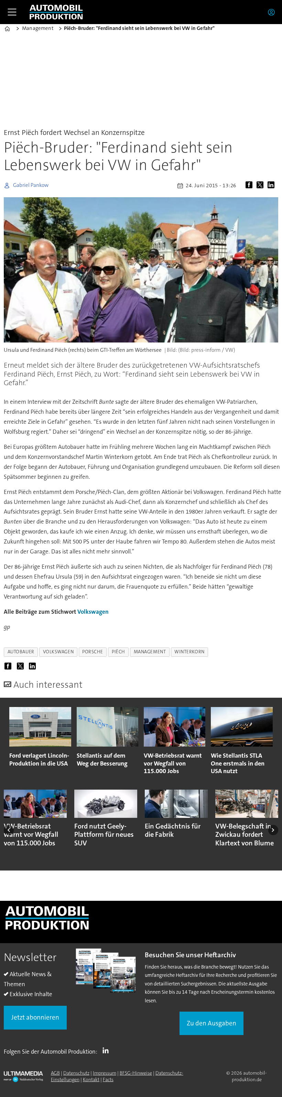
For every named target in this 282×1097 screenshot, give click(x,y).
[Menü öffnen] (12, 12)
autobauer (21, 652)
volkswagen (58, 652)
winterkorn (189, 652)
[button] (9, 830)
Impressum (104, 1073)
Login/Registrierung (273, 12)
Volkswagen (93, 611)
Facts (108, 1079)
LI (107, 1050)
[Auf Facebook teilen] (250, 185)
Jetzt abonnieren (35, 1017)
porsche (92, 652)
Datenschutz (76, 1073)
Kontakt (91, 1079)
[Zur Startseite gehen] (56, 12)
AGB (55, 1073)
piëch (118, 652)
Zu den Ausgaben (211, 1023)
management (150, 652)
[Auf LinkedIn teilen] (272, 185)
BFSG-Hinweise (136, 1073)
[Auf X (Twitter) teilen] (261, 185)
